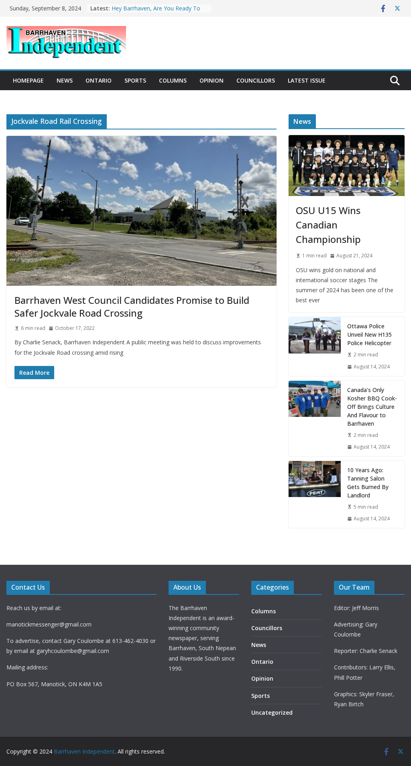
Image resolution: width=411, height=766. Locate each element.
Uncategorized (272, 712)
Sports (135, 80)
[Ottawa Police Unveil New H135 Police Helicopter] (315, 346)
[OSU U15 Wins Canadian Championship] (347, 165)
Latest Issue (307, 80)
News (65, 80)
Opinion (211, 80)
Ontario (98, 80)
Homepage (28, 80)
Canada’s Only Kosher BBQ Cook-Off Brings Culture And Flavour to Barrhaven (372, 406)
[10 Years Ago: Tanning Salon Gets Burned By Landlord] (315, 494)
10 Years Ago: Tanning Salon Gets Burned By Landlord (368, 482)
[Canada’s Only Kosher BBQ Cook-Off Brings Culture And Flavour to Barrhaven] (315, 418)
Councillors (255, 80)
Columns (173, 80)
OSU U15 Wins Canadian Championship (328, 225)
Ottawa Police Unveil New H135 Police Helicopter (369, 334)
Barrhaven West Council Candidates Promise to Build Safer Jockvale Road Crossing (131, 306)
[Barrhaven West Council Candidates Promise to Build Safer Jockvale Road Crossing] (141, 211)
